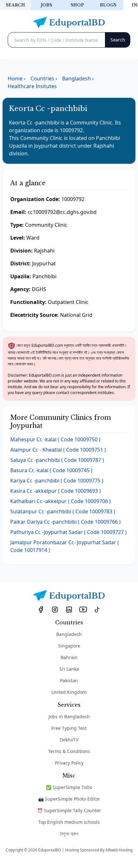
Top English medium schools (69, 822)
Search (15, 5)
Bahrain (69, 657)
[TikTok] (97, 609)
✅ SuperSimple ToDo (69, 787)
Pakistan (69, 680)
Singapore (69, 646)
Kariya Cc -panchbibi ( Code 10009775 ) (56, 480)
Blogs (108, 5)
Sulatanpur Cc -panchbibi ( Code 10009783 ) (62, 511)
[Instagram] (55, 609)
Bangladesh (69, 634)
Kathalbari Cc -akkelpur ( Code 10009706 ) (60, 501)
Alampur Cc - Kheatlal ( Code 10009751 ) (58, 449)
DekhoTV (69, 740)
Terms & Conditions (69, 751)
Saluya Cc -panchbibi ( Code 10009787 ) (57, 460)
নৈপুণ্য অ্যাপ (69, 834)
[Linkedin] (69, 609)
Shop (77, 5)
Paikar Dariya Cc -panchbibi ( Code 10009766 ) (65, 521)
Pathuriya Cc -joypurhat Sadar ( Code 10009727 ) (68, 532)
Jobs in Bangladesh (69, 716)
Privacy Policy (69, 763)
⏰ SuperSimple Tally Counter (69, 810)
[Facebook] (41, 609)
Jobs (46, 5)
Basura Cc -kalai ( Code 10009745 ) (51, 470)
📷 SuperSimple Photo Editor (69, 799)
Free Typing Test (69, 728)
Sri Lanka (69, 669)
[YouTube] (83, 609)
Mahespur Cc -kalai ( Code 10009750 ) (55, 439)
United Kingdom (69, 692)
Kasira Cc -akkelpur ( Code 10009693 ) (55, 490)
